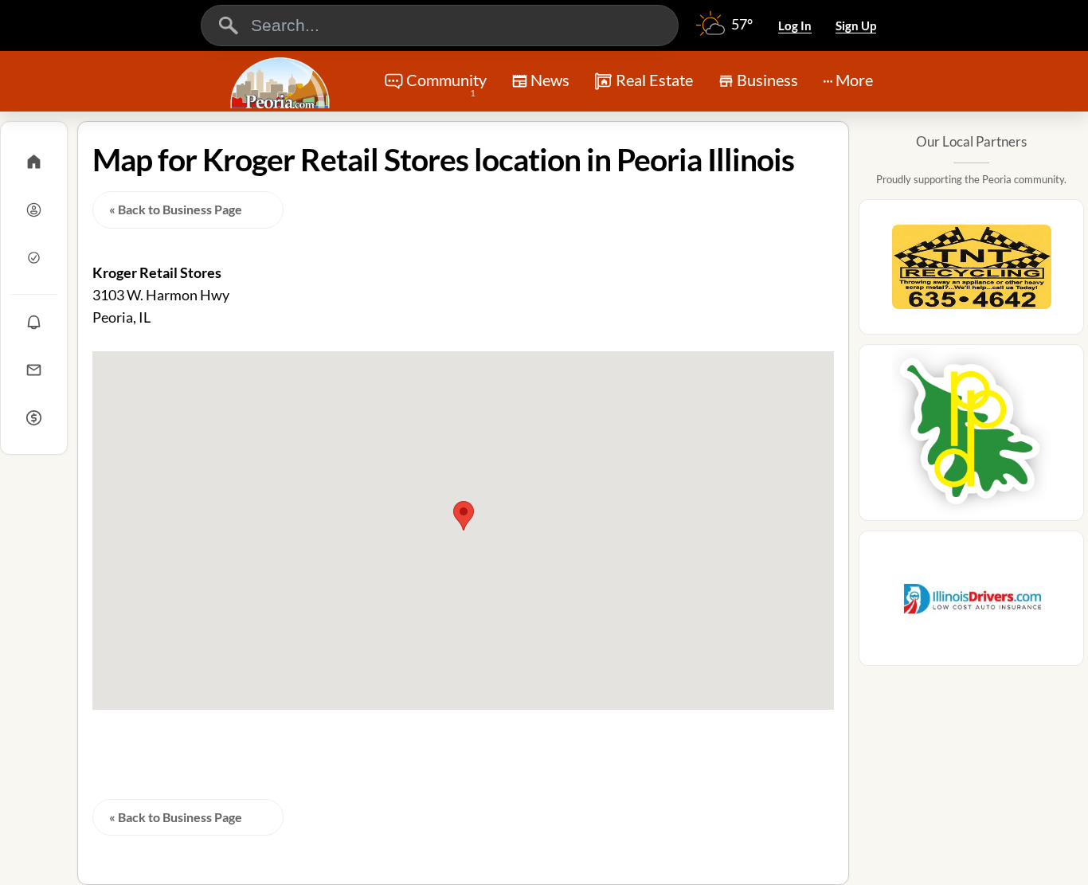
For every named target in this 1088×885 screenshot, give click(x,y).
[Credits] (33, 417)
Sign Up (856, 25)
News (549, 79)
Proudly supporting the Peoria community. (971, 179)
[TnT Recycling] (971, 271)
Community (446, 84)
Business (767, 79)
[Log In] (33, 209)
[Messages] (33, 369)
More (854, 79)
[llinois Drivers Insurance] (971, 603)
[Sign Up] (33, 257)
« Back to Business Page (175, 209)
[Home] (33, 161)
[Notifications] (33, 322)
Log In (795, 25)
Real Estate (654, 79)
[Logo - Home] (282, 82)
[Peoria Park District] (971, 437)
